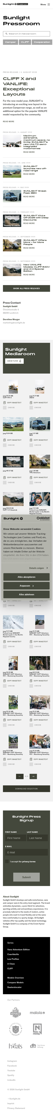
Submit (26, 877)
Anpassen (25, 585)
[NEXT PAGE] (33, 776)
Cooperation (42, 42)
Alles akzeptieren (26, 577)
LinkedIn (11, 1080)
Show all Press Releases (26, 288)
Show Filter (12, 361)
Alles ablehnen (26, 594)
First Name (11, 832)
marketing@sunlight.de (14, 322)
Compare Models (15, 982)
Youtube (11, 1070)
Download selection (26, 789)
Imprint (10, 1103)
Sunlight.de (14, 1098)
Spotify (10, 1075)
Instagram (12, 1061)
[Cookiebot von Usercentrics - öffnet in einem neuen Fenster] (37, 518)
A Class (11, 963)
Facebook (12, 1065)
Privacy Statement (16, 1108)
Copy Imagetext (14, 403)
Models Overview (15, 977)
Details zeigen (36, 568)
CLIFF (25, 42)
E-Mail (8, 846)
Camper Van (10, 43)
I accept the (22, 861)
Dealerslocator (14, 987)
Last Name (32, 832)
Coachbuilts (13, 954)
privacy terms (28, 861)
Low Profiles (13, 959)
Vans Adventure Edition (18, 949)
